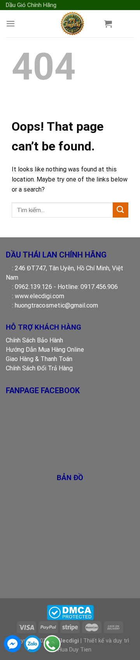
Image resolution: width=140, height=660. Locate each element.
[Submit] (120, 210)
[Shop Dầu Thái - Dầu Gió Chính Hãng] (72, 23)
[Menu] (10, 23)
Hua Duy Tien (74, 649)
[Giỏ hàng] (108, 23)
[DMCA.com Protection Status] (70, 612)
